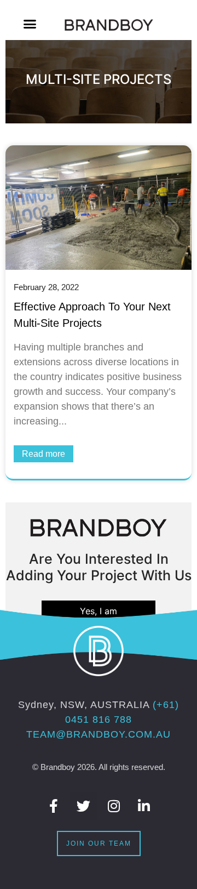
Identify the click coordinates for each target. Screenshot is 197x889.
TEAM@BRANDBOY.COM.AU (98, 734)
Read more (43, 453)
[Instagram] (114, 806)
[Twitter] (83, 806)
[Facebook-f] (53, 806)
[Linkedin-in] (144, 806)
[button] (29, 24)
